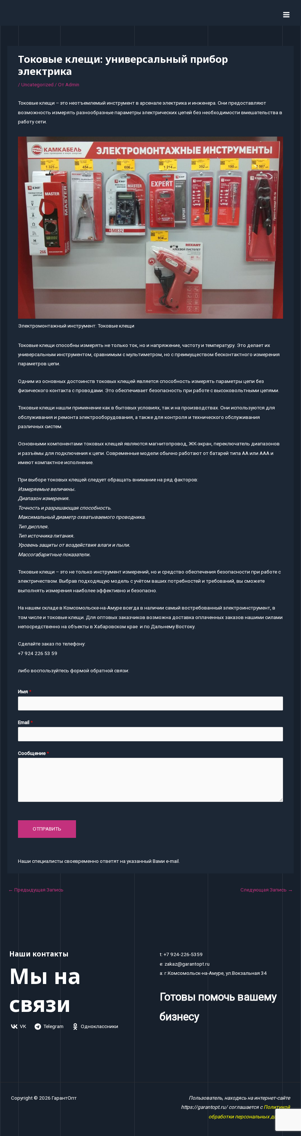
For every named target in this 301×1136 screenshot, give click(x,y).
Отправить (47, 829)
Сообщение (33, 753)
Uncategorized (37, 84)
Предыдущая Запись (36, 890)
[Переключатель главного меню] (286, 14)
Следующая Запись (266, 890)
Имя (24, 691)
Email (25, 722)
